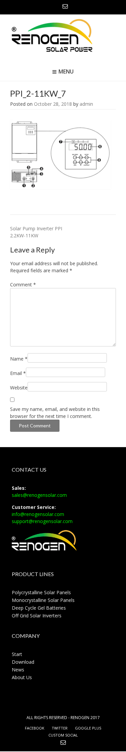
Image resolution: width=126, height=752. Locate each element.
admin (86, 104)
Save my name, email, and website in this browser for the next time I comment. (55, 412)
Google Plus (88, 728)
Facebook (34, 728)
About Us (22, 677)
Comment (23, 284)
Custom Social (63, 735)
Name (19, 359)
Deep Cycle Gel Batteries (39, 608)
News (18, 669)
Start (17, 654)
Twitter (60, 728)
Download (23, 662)
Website (19, 387)
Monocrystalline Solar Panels (43, 600)
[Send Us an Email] (65, 6)
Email (18, 373)
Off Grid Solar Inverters (36, 615)
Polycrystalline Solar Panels (41, 592)
